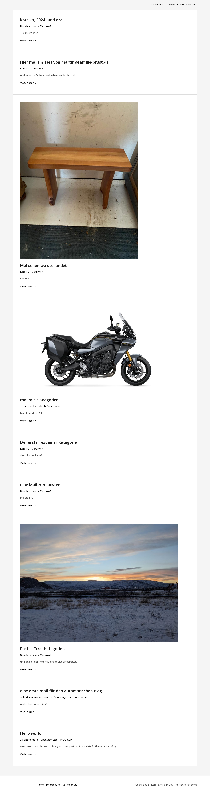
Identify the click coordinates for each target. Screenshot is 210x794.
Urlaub (41, 406)
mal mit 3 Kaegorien (39, 400)
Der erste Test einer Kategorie (48, 442)
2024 (23, 406)
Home (40, 784)
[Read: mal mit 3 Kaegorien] (99, 349)
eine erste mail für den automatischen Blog (61, 691)
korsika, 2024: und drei (41, 19)
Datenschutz (69, 784)
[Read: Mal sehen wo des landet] (79, 180)
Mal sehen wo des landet (43, 265)
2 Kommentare (29, 739)
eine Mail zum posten (40, 484)
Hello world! (31, 733)
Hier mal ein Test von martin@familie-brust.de (64, 62)
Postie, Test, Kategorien (42, 648)
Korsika (24, 68)
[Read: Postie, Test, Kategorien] (99, 583)
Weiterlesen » (28, 41)
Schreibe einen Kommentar (36, 697)
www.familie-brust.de (182, 4)
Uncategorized (28, 26)
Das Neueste (156, 4)
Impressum (53, 784)
